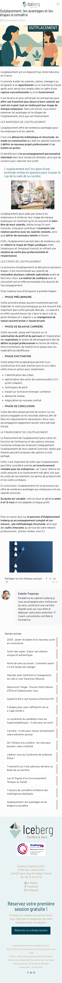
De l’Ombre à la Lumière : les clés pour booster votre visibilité (29, 744)
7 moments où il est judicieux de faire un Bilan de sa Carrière (30, 768)
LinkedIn (32, 883)
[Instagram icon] (34, 972)
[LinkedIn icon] (31, 972)
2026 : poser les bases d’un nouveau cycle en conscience (31, 641)
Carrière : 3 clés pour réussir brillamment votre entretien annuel (30, 732)
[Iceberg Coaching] (31, 4)
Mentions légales (45, 957)
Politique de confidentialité (19, 960)
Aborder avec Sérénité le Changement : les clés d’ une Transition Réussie (29, 677)
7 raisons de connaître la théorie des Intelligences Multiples (27, 792)
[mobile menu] (58, 4)
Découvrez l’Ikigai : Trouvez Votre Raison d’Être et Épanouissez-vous (30, 689)
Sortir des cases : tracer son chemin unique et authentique (27, 653)
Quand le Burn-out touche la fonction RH (30, 699)
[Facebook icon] (28, 972)
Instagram (32, 890)
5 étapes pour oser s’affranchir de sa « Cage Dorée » (27, 709)
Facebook (32, 886)
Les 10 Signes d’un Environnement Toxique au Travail (26, 780)
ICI (43, 531)
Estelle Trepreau (28, 594)
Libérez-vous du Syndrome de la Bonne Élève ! (29, 756)
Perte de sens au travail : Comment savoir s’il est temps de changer (30, 665)
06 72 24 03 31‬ (33, 877)
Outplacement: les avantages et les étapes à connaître (27, 804)
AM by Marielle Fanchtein (38, 964)
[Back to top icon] (56, 977)
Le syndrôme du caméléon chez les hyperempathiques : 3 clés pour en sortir (30, 721)
